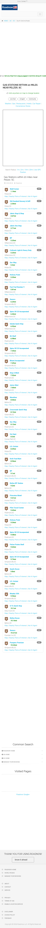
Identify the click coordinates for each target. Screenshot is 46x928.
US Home (6, 754)
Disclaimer (8, 911)
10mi (26, 170)
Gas (13, 104)
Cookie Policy (9, 915)
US (10, 21)
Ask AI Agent (32, 196)
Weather (8, 104)
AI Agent (22, 99)
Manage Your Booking (11, 762)
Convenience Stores (23, 106)
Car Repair (36, 104)
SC (14, 21)
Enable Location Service (13, 904)
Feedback (8, 918)
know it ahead (21, 859)
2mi (22, 170)
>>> (23, 76)
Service (7, 890)
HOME (6, 21)
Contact (7, 887)
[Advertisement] (23, 48)
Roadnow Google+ (23, 794)
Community (32, 99)
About (6, 883)
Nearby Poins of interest (18, 196)
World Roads (9, 873)
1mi (18, 170)
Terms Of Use (9, 901)
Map (6, 196)
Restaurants (20, 104)
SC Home (6, 758)
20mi (31, 170)
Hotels (29, 104)
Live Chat (13, 99)
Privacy (7, 898)
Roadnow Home (9, 751)
